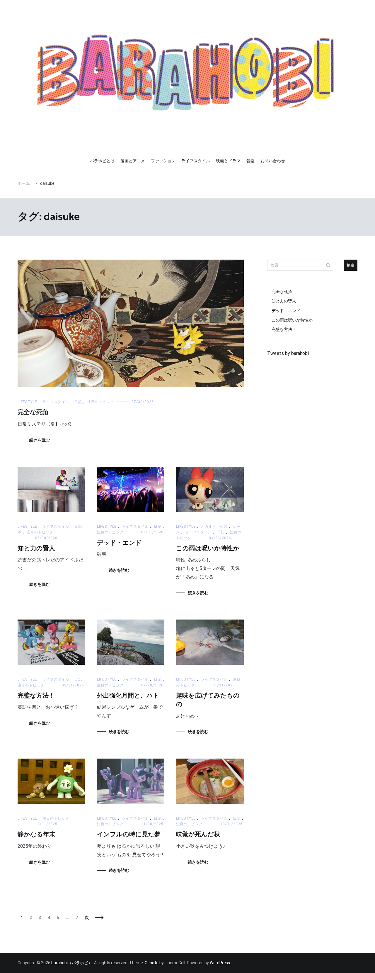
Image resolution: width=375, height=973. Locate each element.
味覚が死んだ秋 (198, 835)
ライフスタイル (195, 160)
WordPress (220, 962)
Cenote (151, 962)
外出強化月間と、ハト (128, 696)
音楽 (250, 160)
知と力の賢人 (36, 549)
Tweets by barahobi (288, 353)
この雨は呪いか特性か (207, 549)
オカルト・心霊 (214, 526)
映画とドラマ (228, 160)
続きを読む (39, 440)
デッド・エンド (119, 543)
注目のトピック (100, 402)
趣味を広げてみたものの (208, 700)
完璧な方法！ (36, 696)
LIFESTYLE (27, 402)
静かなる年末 (36, 835)
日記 (78, 402)
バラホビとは (102, 160)
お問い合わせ (272, 160)
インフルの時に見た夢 (129, 835)
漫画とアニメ (132, 160)
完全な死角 (33, 412)
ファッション (163, 160)
